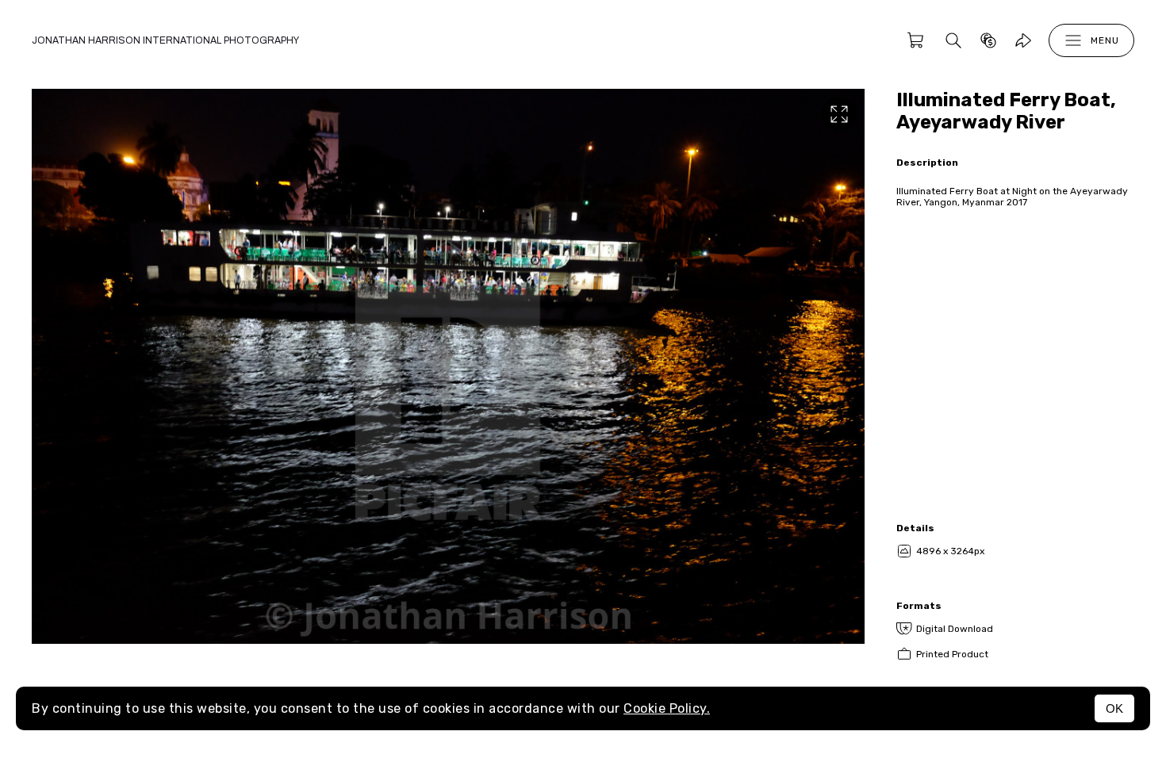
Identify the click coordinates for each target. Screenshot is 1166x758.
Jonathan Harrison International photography (165, 40)
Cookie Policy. (666, 708)
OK (1114, 708)
